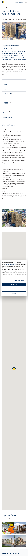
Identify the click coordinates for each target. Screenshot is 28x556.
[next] (24, 205)
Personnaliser (13, 289)
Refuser (14, 293)
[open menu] (26, 2)
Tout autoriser (14, 284)
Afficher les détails (19, 280)
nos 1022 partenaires (11, 264)
